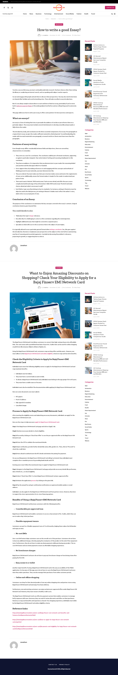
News (31, 14)
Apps (86, 133)
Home (25, 14)
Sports (86, 177)
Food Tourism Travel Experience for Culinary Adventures (100, 93)
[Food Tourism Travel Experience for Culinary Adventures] (88, 93)
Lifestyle (87, 164)
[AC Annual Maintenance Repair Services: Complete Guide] (88, 58)
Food (86, 153)
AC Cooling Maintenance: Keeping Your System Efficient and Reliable (100, 119)
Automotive (88, 136)
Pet (86, 169)
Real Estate (88, 172)
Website (87, 188)
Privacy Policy (64, 664)
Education (59, 24)
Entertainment (58, 14)
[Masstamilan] (59, 7)
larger (32, 216)
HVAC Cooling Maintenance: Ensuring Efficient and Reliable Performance (100, 105)
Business (38, 14)
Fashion (79, 14)
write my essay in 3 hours (24, 106)
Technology (47, 14)
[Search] (112, 14)
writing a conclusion (56, 229)
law (86, 161)
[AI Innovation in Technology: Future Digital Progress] (88, 47)
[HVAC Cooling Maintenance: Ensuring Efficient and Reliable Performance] (88, 105)
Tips (86, 183)
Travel (93, 14)
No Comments (67, 35)
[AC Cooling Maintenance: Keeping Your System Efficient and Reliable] (88, 118)
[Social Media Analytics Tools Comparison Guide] (88, 82)
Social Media (70, 14)
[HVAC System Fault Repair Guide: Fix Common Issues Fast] (88, 71)
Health (86, 14)
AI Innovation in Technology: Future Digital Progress (99, 47)
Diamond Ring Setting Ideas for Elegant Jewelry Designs (26, 1)
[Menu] (114, 14)
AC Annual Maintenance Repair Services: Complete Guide (100, 59)
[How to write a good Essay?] (45, 63)
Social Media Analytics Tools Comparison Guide (99, 82)
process (33, 480)
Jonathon (45, 35)
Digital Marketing (89, 141)
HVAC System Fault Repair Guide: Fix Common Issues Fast (100, 71)
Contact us (52, 664)
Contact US (110, 7)
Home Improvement (90, 158)
